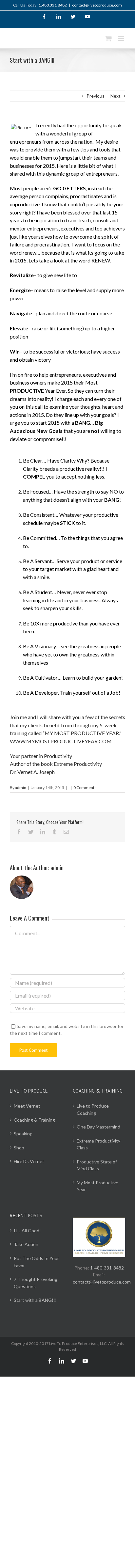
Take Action (26, 1244)
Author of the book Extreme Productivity (56, 764)
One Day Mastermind (98, 1126)
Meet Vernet (27, 1106)
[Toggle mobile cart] (108, 38)
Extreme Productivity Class (98, 1144)
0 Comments (84, 787)
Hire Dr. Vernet (29, 1161)
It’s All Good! (27, 1230)
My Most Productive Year (97, 1186)
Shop (19, 1147)
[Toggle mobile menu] (121, 38)
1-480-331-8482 (107, 1267)
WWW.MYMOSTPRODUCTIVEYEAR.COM (61, 741)
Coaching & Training (34, 1120)
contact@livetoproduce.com (97, 5)
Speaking (23, 1133)
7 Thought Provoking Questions (35, 1282)
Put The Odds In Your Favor (36, 1261)
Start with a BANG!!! (35, 1300)
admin (20, 787)
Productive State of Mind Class (97, 1165)
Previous (96, 96)
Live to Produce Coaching (93, 1109)
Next (115, 96)
